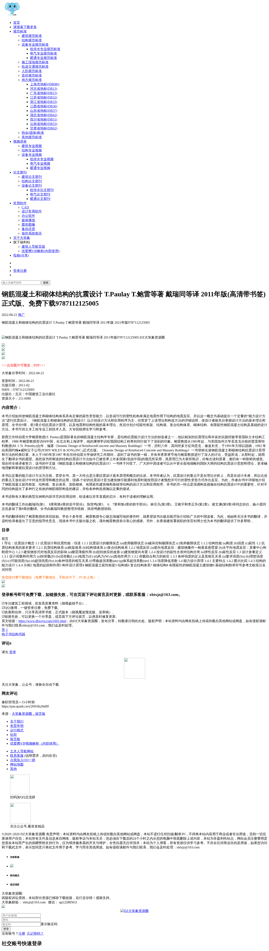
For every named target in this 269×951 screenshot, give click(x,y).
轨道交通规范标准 (35, 66)
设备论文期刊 (32, 185)
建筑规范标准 (32, 36)
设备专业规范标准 (35, 44)
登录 (12, 652)
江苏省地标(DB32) (43, 97)
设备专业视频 (32, 154)
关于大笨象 (21, 238)
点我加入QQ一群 (22, 760)
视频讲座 (20, 141)
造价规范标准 (32, 75)
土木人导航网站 (22, 751)
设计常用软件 (32, 211)
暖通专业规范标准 (43, 58)
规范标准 (20, 31)
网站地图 (17, 764)
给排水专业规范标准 (45, 49)
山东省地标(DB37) (43, 110)
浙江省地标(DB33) (43, 102)
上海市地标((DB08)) (44, 84)
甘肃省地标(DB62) (43, 128)
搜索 (46, 282)
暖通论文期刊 (40, 199)
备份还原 (28, 229)
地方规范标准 (32, 80)
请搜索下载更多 (25, 27)
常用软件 (20, 203)
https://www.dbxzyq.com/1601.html (42, 621)
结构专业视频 (32, 150)
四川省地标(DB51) (43, 119)
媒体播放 (28, 220)
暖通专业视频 (40, 168)
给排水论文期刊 (42, 190)
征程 (13, 734)
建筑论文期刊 (32, 176)
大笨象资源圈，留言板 (28, 713)
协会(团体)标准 (33, 132)
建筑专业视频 (32, 146)
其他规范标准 (32, 137)
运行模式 (17, 730)
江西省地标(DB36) (43, 106)
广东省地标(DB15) (43, 93)
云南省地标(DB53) (43, 124)
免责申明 (17, 726)
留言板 (15, 739)
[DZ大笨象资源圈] (12, 15)
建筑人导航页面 (33, 246)
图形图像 (28, 224)
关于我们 (17, 721)
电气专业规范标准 (43, 53)
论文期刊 (20, 172)
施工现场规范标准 (35, 62)
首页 (16, 22)
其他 (13, 769)
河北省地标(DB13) (43, 88)
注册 (21, 933)
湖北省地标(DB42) (43, 115)
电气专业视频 (40, 163)
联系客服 (17, 755)
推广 (21, 315)
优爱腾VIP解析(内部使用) (40, 251)
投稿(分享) (21, 255)
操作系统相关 (32, 233)
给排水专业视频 (42, 159)
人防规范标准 (32, 71)
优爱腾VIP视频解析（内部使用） (34, 743)
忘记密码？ (35, 933)
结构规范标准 (32, 40)
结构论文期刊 (32, 181)
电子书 (7, 634)
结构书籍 (18, 634)
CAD (25, 207)
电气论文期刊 (40, 194)
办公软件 (28, 216)
